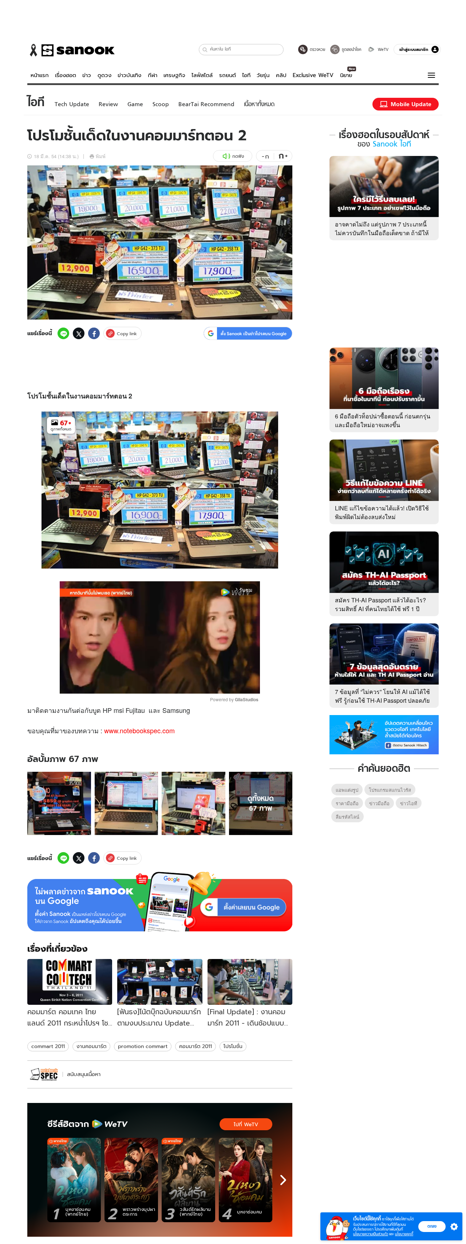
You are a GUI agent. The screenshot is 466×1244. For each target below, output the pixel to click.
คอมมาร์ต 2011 (195, 1046)
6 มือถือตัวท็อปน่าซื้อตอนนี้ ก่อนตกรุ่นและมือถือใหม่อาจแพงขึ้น (382, 420)
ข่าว (86, 75)
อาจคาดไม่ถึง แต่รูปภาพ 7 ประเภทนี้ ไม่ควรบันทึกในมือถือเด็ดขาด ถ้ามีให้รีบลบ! (382, 233)
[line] (63, 333)
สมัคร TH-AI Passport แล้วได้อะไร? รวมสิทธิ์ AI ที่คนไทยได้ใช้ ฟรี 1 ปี (380, 604)
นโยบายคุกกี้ (404, 1234)
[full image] (59, 803)
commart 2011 (48, 1046)
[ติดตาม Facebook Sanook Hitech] (384, 734)
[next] (283, 1180)
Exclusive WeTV (313, 75)
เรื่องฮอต (65, 75)
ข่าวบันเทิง (129, 75)
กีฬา (152, 75)
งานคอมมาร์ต (91, 1046)
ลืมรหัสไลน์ (347, 816)
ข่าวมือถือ (379, 803)
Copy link (127, 333)
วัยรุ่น (263, 75)
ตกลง (432, 1226)
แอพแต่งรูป (347, 789)
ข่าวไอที (408, 803)
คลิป (281, 75)
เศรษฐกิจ (174, 75)
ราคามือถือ (347, 803)
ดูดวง (104, 75)
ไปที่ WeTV (246, 1124)
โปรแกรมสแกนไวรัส (390, 789)
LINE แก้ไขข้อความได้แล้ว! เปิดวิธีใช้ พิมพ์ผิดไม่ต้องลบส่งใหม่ (382, 512)
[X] (78, 333)
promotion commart (142, 1046)
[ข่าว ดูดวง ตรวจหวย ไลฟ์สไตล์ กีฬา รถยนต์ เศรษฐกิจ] (71, 50)
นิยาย (346, 75)
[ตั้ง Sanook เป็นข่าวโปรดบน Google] (159, 901)
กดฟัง (238, 156)
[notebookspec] (44, 1074)
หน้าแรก (40, 75)
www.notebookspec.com (139, 730)
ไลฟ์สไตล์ (202, 75)
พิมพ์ (101, 156)
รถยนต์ (227, 75)
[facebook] (94, 333)
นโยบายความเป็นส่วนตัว (370, 1234)
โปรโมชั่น (233, 1046)
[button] (205, 49)
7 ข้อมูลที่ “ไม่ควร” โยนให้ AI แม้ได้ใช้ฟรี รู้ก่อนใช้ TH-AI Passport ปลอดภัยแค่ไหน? (382, 700)
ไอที (246, 75)
